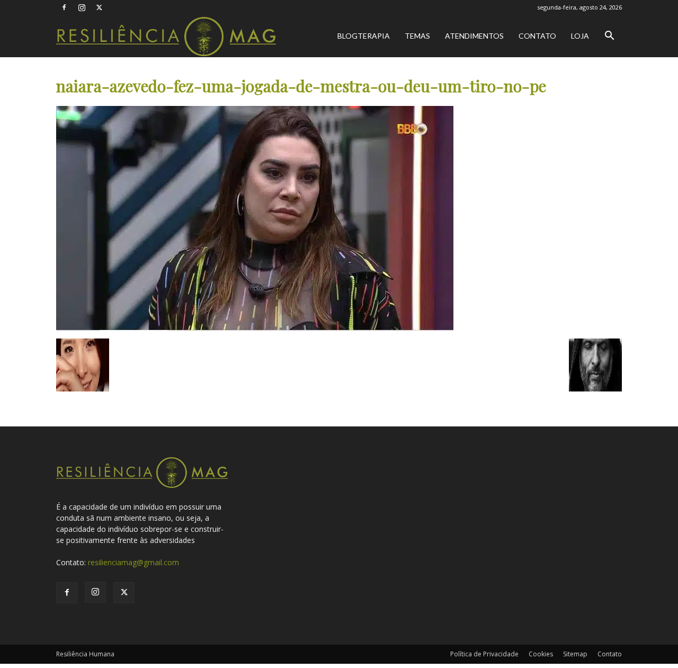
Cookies (541, 653)
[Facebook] (64, 7)
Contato (537, 35)
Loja (580, 35)
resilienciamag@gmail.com (133, 562)
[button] (609, 37)
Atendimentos (474, 35)
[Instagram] (82, 7)
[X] (99, 7)
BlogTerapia (363, 35)
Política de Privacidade (484, 653)
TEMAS (417, 35)
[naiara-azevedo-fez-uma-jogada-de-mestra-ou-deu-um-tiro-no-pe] (254, 327)
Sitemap (575, 653)
